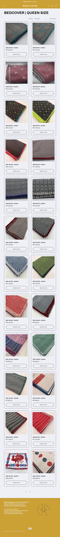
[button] (3, 6)
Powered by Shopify (20, 531)
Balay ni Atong (11, 531)
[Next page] (34, 491)
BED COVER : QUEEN (12, 164)
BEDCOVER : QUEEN (12, 47)
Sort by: (31, 18)
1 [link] (25, 491)
